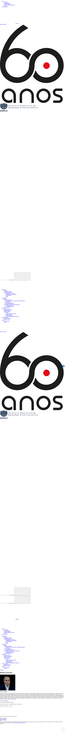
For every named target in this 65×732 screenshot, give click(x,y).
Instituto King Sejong (9, 315)
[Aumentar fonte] (7, 15)
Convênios (3, 308)
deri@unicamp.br (5, 700)
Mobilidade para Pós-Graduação (11, 294)
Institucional (6, 2)
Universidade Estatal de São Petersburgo (12, 316)
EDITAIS (5, 290)
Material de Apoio (5, 317)
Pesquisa (5, 298)
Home (3, 1)
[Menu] (7, 330)
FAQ (7, 297)
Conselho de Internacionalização (9, 632)
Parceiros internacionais (8, 302)
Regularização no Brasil (10, 306)
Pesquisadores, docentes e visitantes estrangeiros (12, 304)
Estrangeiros (4, 644)
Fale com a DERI (5, 6)
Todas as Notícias (7, 667)
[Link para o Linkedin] (38, 714)
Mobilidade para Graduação (10, 293)
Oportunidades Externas (8, 291)
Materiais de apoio (7, 319)
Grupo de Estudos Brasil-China (11, 313)
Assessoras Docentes (7, 631)
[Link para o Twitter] (23, 714)
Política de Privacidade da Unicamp (19, 722)
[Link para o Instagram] (54, 714)
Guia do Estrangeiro (7, 307)
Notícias (3, 320)
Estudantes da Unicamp (8, 292)
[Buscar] (7, 587)
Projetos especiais (7, 311)
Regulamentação (8, 295)
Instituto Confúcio (9, 314)
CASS (7, 312)
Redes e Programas (7, 310)
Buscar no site (12, 595)
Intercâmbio (4, 289)
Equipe (5, 5)
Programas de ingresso (9, 305)
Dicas (7, 296)
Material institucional (7, 318)
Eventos (5, 668)
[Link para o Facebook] (7, 714)
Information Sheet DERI (10, 303)
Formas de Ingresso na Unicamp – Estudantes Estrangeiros (15, 300)
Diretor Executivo (7, 3)
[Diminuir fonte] (23, 15)
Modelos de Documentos (8, 656)
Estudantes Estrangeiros (8, 299)
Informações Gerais (7, 309)
